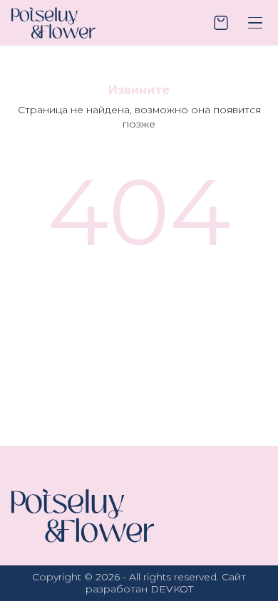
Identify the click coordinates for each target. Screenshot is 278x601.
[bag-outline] (221, 23)
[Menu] (255, 23)
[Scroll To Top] (245, 516)
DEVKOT (171, 588)
